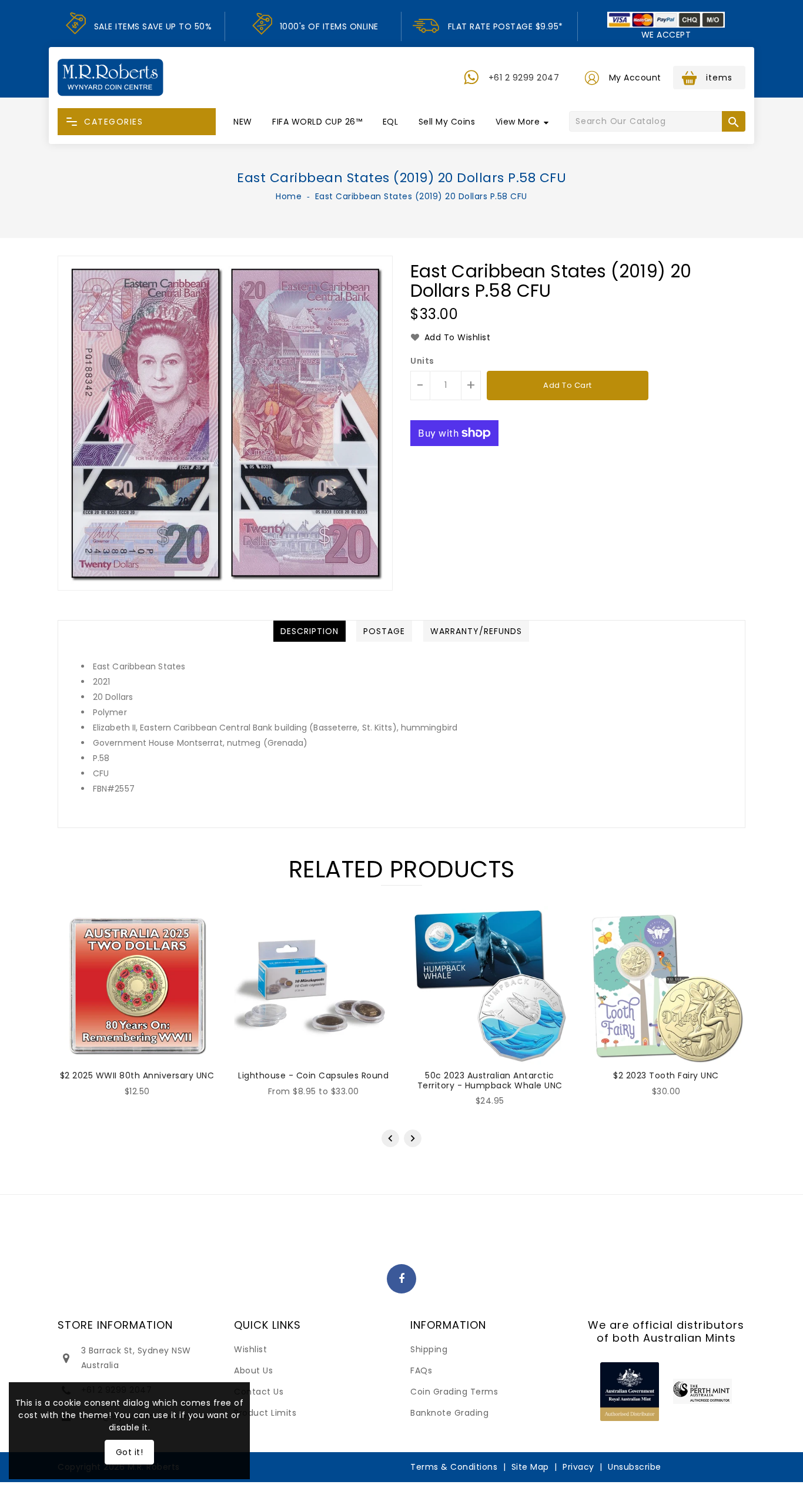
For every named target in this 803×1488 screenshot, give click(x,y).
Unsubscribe (634, 1467)
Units (422, 361)
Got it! (129, 1452)
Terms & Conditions (453, 1467)
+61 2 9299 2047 (524, 77)
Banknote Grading (449, 1413)
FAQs (421, 1370)
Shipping (428, 1349)
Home (289, 196)
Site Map (530, 1467)
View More (518, 122)
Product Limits (265, 1413)
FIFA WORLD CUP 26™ (317, 122)
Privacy (578, 1467)
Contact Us (258, 1391)
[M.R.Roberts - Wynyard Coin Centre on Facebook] (402, 1279)
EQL (391, 122)
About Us (253, 1370)
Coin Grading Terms (454, 1391)
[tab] (309, 631)
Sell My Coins (447, 122)
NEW (242, 122)
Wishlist (250, 1349)
